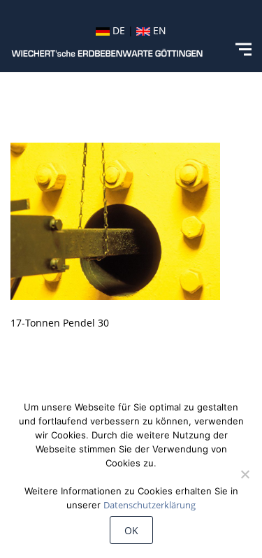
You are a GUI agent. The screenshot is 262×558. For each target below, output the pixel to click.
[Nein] (245, 474)
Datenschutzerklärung (149, 505)
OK (131, 530)
